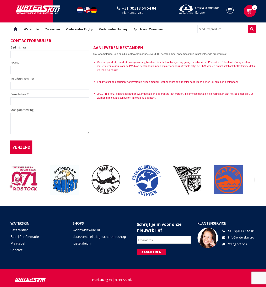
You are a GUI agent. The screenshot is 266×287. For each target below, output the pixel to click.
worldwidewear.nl (86, 230)
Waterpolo (31, 29)
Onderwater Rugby (79, 29)
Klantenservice (132, 12)
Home (15, 29)
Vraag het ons (237, 244)
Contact (16, 250)
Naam (14, 63)
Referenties (19, 230)
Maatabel (17, 243)
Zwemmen (52, 29)
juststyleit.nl (82, 243)
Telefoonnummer (22, 78)
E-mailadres (19, 94)
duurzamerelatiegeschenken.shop (99, 236)
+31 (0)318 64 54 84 (139, 8)
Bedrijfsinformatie (24, 236)
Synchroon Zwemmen (149, 29)
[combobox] (222, 29)
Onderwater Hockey (113, 29)
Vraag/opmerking (21, 109)
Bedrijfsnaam (19, 47)
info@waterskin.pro (241, 237)
